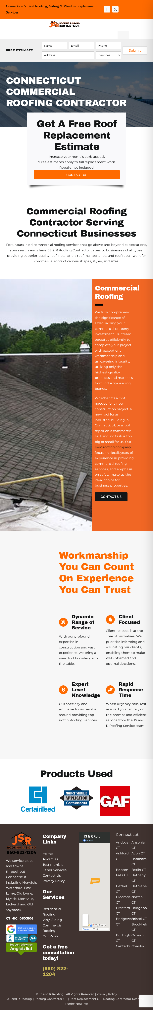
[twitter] (115, 9)
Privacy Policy (54, 881)
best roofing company (113, 447)
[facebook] (107, 9)
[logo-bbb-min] (21, 935)
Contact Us (52, 875)
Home (48, 854)
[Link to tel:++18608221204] (94, 24)
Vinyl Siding (52, 920)
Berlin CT (138, 870)
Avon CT (138, 853)
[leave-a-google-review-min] (21, 926)
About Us (50, 859)
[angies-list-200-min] (21, 944)
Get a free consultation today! (58, 952)
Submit (135, 50)
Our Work (50, 936)
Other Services (55, 870)
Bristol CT (139, 919)
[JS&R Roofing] (64, 22)
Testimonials (53, 865)
